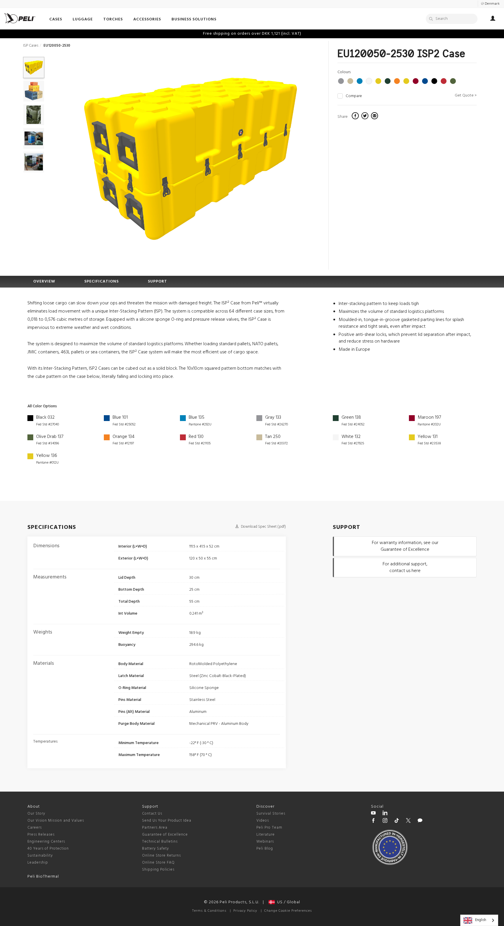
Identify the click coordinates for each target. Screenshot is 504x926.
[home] (19, 18)
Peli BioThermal (43, 876)
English (480, 920)
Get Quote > (466, 95)
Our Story (36, 814)
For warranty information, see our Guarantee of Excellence (405, 546)
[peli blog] (420, 821)
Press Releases (41, 835)
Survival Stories (270, 814)
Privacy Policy (245, 911)
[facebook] (356, 116)
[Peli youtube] (373, 813)
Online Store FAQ (158, 863)
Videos (262, 821)
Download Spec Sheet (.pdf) (263, 527)
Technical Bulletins (160, 842)
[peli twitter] (408, 821)
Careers (34, 828)
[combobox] (479, 920)
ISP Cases (30, 46)
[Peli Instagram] (385, 821)
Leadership (37, 863)
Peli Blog (264, 849)
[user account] (492, 19)
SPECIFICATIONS (101, 281)
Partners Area (154, 828)
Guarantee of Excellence (165, 835)
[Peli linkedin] (385, 813)
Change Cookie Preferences (288, 911)
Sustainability (40, 856)
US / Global (287, 902)
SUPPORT (157, 281)
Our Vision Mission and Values (55, 821)
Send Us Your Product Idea (166, 821)
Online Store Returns (161, 856)
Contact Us (152, 814)
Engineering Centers (46, 842)
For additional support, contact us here (405, 567)
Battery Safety (155, 849)
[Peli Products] (373, 821)
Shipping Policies (158, 870)
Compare (354, 96)
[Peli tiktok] (396, 821)
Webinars (265, 842)
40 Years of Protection (48, 849)
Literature (265, 835)
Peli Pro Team (269, 828)
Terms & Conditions (209, 911)
